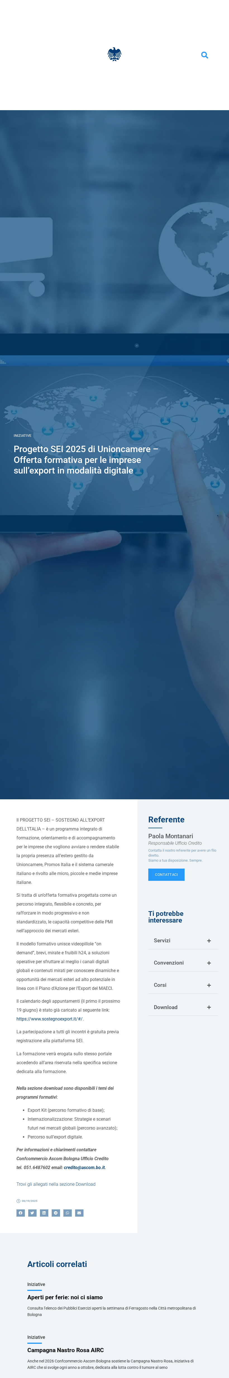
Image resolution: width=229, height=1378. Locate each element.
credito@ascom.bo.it (84, 1167)
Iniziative (22, 435)
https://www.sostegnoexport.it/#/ (49, 1019)
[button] (205, 55)
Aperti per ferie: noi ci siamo (65, 1297)
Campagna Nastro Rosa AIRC (65, 1350)
